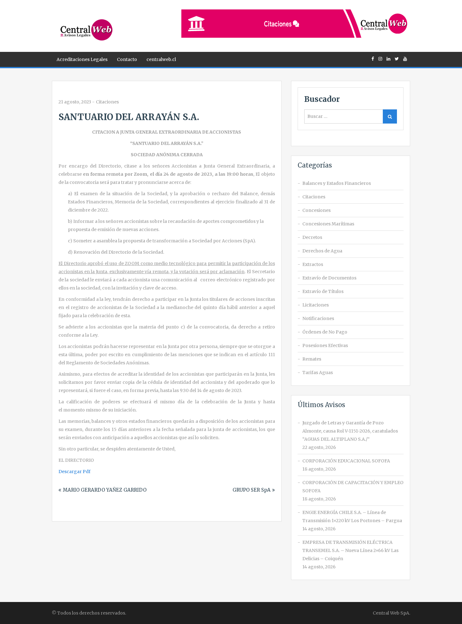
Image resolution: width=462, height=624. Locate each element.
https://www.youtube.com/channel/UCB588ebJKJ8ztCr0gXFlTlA (405, 59)
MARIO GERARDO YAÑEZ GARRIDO (104, 490)
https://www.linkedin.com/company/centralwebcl (388, 59)
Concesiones (316, 210)
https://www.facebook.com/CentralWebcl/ (372, 59)
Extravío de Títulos (323, 291)
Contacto (127, 59)
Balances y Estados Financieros (336, 183)
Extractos (312, 264)
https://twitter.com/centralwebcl (397, 59)
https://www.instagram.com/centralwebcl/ (380, 59)
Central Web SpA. (391, 613)
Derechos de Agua (322, 251)
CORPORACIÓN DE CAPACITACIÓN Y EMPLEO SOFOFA (353, 487)
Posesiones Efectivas (325, 345)
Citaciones (107, 102)
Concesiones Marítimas (328, 224)
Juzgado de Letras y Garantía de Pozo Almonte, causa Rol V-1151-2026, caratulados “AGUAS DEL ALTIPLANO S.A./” (350, 431)
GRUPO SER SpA (252, 490)
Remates (311, 359)
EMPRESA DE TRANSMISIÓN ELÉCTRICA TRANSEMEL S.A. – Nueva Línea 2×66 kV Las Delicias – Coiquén (350, 550)
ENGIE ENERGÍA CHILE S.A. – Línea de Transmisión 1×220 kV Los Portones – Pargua (352, 516)
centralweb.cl (161, 59)
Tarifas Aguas (317, 372)
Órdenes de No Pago (324, 332)
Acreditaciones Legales (82, 59)
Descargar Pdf (74, 471)
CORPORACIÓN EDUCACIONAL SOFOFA (346, 461)
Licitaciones (315, 305)
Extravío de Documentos (329, 278)
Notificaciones (318, 318)
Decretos (312, 237)
